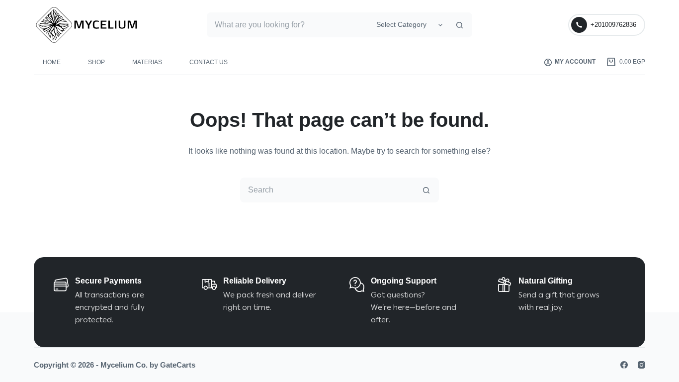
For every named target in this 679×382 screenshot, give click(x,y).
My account (575, 61)
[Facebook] (624, 365)
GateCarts (177, 365)
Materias (147, 62)
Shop (96, 62)
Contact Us (208, 62)
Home (52, 62)
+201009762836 (613, 24)
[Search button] (459, 24)
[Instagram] (641, 365)
